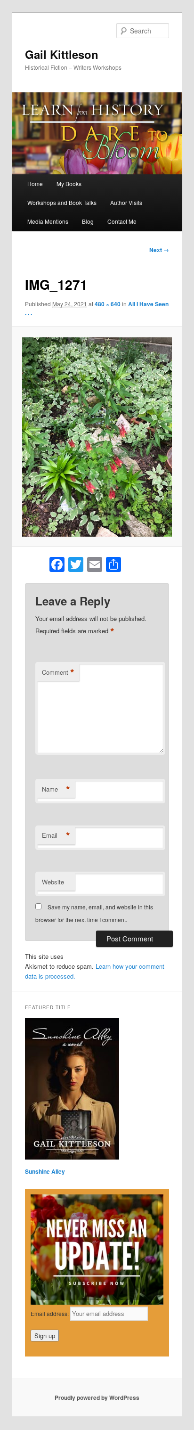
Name (56, 789)
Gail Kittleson (61, 54)
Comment (58, 672)
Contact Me (122, 221)
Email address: (50, 1313)
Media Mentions (47, 221)
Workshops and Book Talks (62, 202)
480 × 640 (108, 304)
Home (35, 184)
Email (56, 835)
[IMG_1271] (96, 437)
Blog (88, 221)
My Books (69, 184)
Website (53, 881)
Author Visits (126, 202)
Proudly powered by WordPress (97, 1397)
